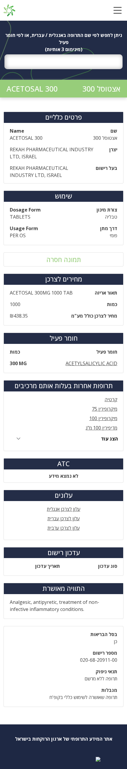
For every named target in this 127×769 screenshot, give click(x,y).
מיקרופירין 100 (103, 418)
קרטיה (111, 399)
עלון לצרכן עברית (64, 518)
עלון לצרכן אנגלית (63, 509)
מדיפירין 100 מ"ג (101, 428)
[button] (117, 10)
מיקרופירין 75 (104, 409)
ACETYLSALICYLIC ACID (91, 363)
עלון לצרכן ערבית (64, 528)
